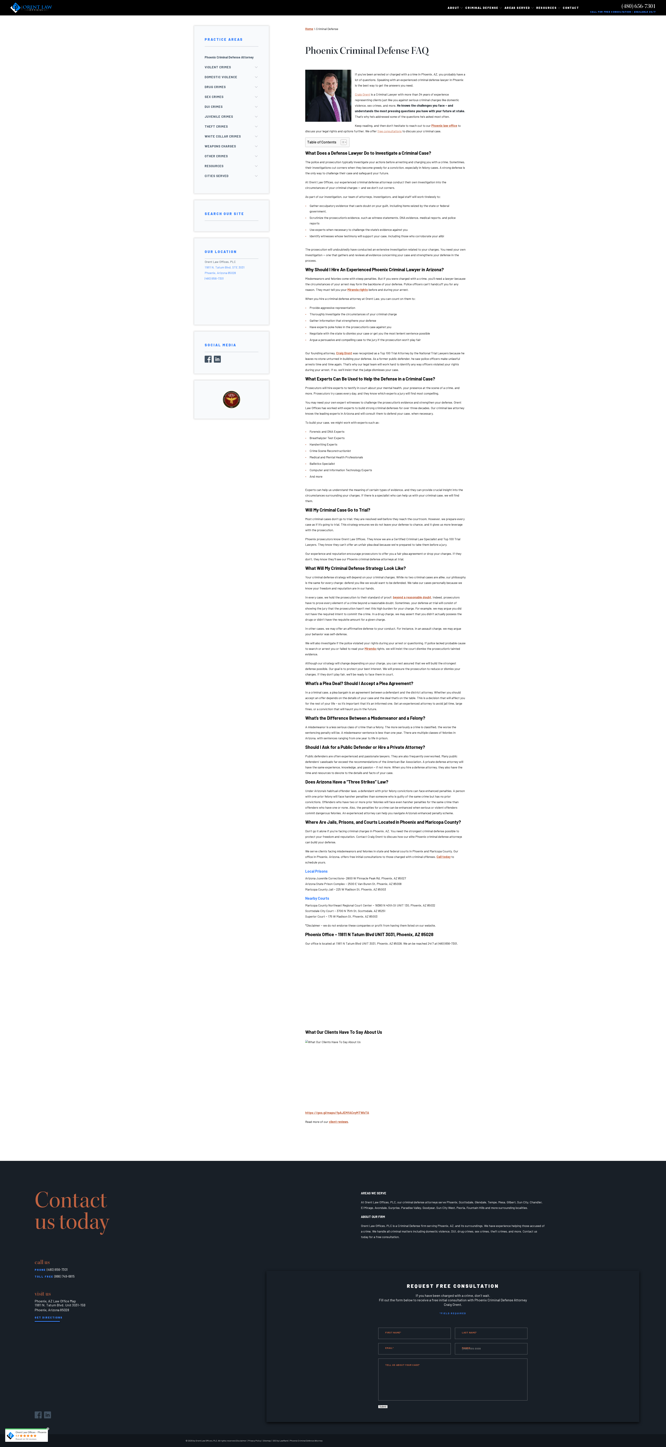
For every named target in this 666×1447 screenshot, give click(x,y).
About (453, 7)
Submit (382, 1406)
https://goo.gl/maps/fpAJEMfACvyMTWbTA (337, 1113)
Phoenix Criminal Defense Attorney (229, 57)
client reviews (338, 1122)
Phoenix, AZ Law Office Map (55, 1301)
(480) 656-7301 (639, 6)
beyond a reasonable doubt (412, 597)
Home (309, 29)
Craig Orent (344, 353)
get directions (49, 1317)
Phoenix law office (444, 125)
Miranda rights (357, 290)
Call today (444, 857)
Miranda (371, 648)
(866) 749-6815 (64, 1276)
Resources (546, 7)
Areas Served (517, 7)
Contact (571, 7)
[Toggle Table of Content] (342, 142)
